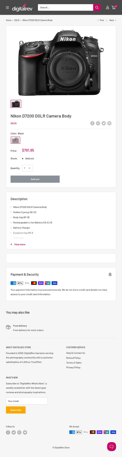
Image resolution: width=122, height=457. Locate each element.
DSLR (16, 20)
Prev (102, 20)
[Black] (15, 140)
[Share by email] (109, 123)
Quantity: (15, 168)
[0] (113, 7)
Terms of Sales (74, 362)
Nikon (14, 123)
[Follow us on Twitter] (14, 432)
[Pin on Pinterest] (98, 123)
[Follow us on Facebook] (8, 432)
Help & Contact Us (75, 352)
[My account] (107, 7)
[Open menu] (7, 7)
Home (8, 20)
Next (112, 20)
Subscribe (15, 409)
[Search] (97, 7)
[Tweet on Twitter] (104, 123)
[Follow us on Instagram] (19, 432)
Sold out (35, 179)
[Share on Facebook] (92, 123)
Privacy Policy (73, 367)
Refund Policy (73, 357)
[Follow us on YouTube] (25, 432)
